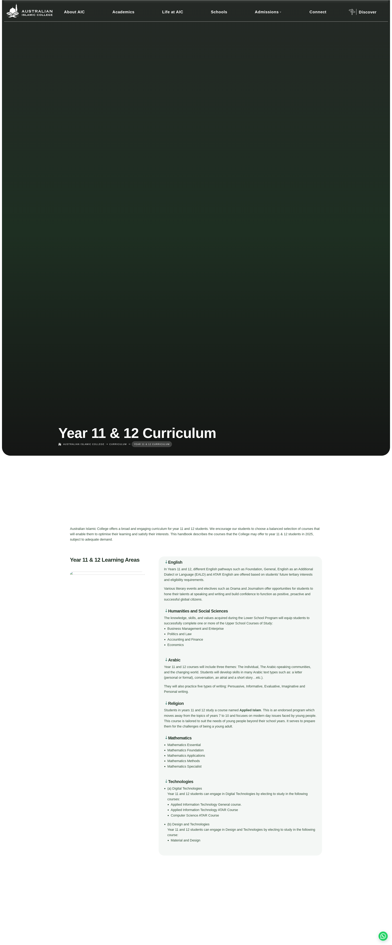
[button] (383, 936)
